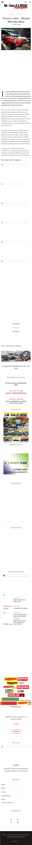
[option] (16, 360)
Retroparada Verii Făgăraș (20, 608)
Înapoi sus (15, 839)
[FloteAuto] (23, 680)
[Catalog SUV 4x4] (16, 696)
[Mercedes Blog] (16, 706)
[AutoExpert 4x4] (24, 704)
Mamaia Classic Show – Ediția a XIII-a (20, 600)
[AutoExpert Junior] (9, 688)
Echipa (3, 786)
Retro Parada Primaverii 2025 (16, 384)
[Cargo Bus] (23, 688)
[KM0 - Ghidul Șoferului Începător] (9, 692)
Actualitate (16, 578)
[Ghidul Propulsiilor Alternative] (10, 700)
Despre (3, 782)
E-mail (16, 724)
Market (3, 797)
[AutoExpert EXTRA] (8, 704)
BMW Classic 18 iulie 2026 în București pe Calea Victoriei (19, 622)
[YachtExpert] (21, 684)
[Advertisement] (16, 71)
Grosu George (17, 24)
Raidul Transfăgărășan (16, 393)
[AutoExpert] (10, 680)
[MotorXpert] (12, 684)
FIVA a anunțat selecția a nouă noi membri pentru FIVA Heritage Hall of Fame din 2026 (20, 617)
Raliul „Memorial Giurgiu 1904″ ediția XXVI (16, 402)
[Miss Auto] (21, 692)
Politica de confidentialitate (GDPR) (16, 834)
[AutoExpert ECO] (25, 700)
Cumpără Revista (6, 793)
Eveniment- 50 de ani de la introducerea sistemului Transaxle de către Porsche (16, 582)
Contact (3, 789)
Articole (12, 14)
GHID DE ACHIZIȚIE (7, 800)
